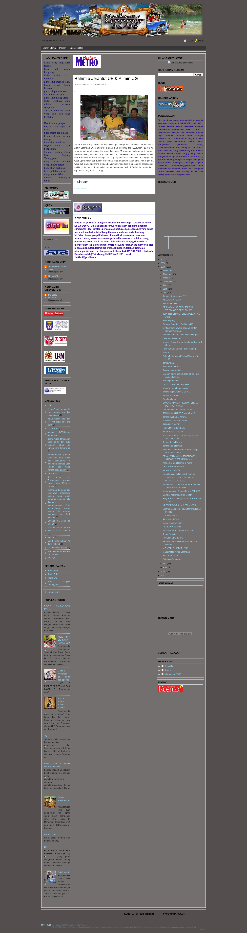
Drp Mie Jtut (53, 428)
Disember (167, 270)
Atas (202, 929)
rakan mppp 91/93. (173, 674)
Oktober (166, 278)
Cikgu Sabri (169, 666)
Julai (165, 289)
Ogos (165, 285)
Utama (190, 41)
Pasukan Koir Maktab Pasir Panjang (179, 349)
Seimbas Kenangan (172, 559)
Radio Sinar (53, 570)
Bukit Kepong (169, 320)
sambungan (168, 363)
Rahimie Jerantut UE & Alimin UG (106, 78)
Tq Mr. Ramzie (169, 534)
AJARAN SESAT (170, 516)
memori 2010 (50, 834)
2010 (50, 405)
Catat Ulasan (80, 188)
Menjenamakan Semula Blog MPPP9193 (181, 491)
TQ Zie (47, 735)
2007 (163, 575)
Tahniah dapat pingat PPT (175, 296)
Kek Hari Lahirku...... (172, 303)
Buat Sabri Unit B (170, 555)
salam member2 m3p (172, 523)
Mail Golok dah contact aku (175, 420)
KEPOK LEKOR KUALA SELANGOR (179, 505)
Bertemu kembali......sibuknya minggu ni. (181, 335)
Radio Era (52, 578)
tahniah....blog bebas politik (175, 388)
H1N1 (47, 847)
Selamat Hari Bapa (171, 366)
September (168, 281)
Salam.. (166, 352)
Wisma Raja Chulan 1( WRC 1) (177, 392)
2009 (163, 267)
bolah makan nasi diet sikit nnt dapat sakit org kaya (59, 422)
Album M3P (53, 276)
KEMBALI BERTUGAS (173, 432)
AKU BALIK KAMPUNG (173, 466)
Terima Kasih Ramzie (172, 442)
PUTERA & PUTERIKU (173, 538)
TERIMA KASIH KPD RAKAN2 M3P (179, 413)
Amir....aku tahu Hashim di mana (177, 463)
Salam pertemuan (171, 381)
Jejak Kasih (53, 473)
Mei (165, 564)
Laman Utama (49, 48)
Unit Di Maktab (76, 48)
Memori (62, 48)
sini (55, 240)
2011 (163, 259)
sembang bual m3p (171, 470)
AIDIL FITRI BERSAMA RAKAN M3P (64, 640)
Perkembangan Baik (172, 370)
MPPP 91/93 (46, 925)
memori (51, 537)
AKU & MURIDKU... (171, 519)
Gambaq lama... (170, 399)
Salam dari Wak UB (172, 338)
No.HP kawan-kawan (57, 548)
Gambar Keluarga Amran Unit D (177, 495)
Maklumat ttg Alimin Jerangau (176, 552)
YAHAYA (51, 558)
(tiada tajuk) (63, 872)
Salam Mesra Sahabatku (174, 428)
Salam (50, 269)
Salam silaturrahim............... (64, 800)
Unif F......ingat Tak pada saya (176, 384)
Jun (165, 292)
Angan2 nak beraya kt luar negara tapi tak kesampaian (59, 412)
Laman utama (54, 592)
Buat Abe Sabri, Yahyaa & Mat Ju (178, 530)
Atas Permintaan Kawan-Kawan (177, 409)
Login (201, 41)
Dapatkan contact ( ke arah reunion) (179, 474)
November (168, 274)
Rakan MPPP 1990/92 (58, 267)
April (165, 567)
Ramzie (168, 670)
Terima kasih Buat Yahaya (175, 417)
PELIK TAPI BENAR (172, 527)
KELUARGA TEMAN (172, 300)
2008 (163, 572)
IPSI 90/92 (52, 295)
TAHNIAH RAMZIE (171, 424)
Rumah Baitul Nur (171, 395)
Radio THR (53, 574)
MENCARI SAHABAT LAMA (175, 548)
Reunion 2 (52, 297)
